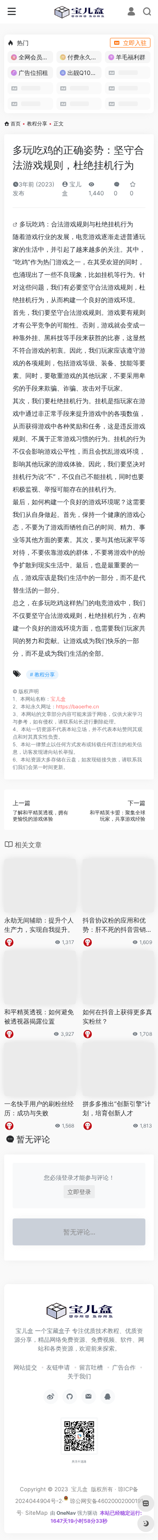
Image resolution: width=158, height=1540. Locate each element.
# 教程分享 (42, 674)
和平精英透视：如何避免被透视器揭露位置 (39, 1016)
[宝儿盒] (79, 12)
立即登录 (79, 1191)
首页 (16, 123)
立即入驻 (135, 42)
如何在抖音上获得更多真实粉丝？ (117, 1016)
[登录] (131, 12)
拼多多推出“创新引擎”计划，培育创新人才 (117, 1108)
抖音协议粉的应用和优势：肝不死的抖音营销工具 (117, 925)
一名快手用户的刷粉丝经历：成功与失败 (39, 1108)
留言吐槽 (91, 1367)
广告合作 (124, 1367)
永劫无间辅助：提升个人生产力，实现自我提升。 (39, 924)
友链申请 (58, 1367)
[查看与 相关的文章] (16, 224)
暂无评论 (33, 1139)
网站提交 (25, 1367)
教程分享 (37, 123)
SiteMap (36, 1512)
